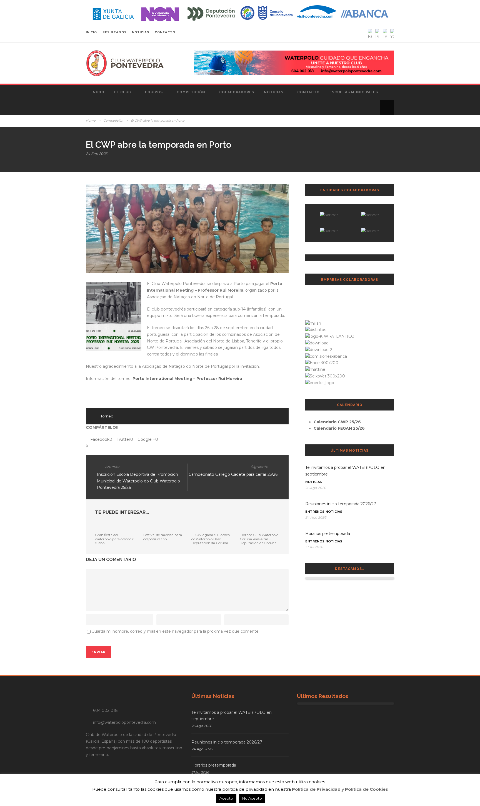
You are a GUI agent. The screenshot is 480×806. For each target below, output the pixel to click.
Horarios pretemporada (327, 533)
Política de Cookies (366, 789)
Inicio (97, 92)
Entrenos (314, 512)
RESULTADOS (114, 32)
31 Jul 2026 (314, 547)
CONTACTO (165, 32)
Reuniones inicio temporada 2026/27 (340, 503)
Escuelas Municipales (353, 92)
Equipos (154, 92)
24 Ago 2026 (315, 517)
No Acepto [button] (252, 798)
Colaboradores (236, 92)
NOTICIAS (140, 32)
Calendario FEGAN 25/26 (339, 428)
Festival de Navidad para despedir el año (162, 537)
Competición (191, 92)
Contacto (308, 92)
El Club (122, 92)
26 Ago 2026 (315, 488)
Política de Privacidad (316, 789)
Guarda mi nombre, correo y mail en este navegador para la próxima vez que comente (175, 631)
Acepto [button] (226, 798)
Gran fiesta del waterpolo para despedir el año (114, 539)
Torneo (107, 416)
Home (91, 120)
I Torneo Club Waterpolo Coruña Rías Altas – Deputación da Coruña (259, 539)
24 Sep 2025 (96, 153)
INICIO (91, 32)
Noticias (273, 92)
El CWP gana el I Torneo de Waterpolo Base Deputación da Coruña (210, 539)
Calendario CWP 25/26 (337, 421)
